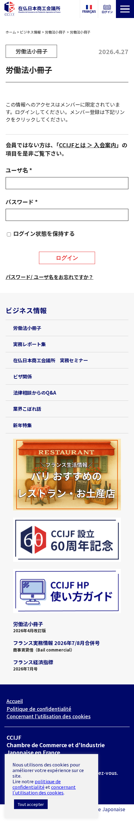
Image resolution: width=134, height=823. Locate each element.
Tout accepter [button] (31, 804)
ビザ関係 (22, 376)
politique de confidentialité (36, 784)
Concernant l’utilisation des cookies (49, 716)
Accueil (15, 700)
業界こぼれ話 (27, 408)
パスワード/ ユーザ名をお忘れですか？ (49, 277)
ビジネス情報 (30, 32)
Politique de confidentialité (39, 708)
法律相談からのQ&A (34, 392)
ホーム (11, 32)
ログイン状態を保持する (44, 233)
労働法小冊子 (55, 32)
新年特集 (22, 425)
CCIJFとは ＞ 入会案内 (87, 145)
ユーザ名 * (19, 170)
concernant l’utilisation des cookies (44, 790)
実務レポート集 (29, 344)
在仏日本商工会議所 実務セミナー (50, 360)
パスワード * (22, 202)
